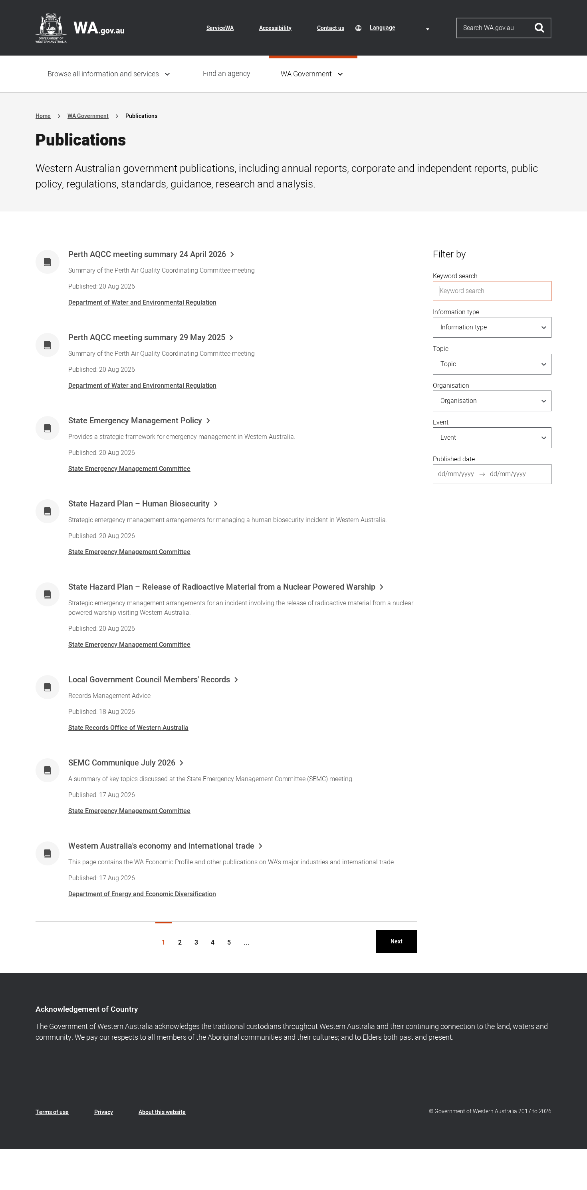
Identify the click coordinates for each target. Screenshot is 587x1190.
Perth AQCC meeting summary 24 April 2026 (147, 254)
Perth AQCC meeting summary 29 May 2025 (146, 338)
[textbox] (401, 28)
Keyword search (455, 276)
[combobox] (401, 28)
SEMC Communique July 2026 (121, 763)
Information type (456, 312)
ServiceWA (220, 28)
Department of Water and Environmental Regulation (142, 302)
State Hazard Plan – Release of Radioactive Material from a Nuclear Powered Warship (221, 587)
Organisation (451, 386)
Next (397, 941)
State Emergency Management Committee (129, 469)
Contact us (330, 28)
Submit (539, 28)
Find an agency (226, 73)
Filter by (449, 254)
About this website (162, 1112)
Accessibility (275, 28)
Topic (440, 349)
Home (43, 116)
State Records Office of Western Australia (128, 728)
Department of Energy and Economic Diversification (142, 894)
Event (440, 422)
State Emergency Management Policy (135, 421)
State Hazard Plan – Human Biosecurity (139, 504)
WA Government (306, 74)
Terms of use (52, 1112)
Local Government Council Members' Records (149, 680)
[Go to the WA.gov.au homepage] (80, 27)
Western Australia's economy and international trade (161, 846)
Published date (454, 459)
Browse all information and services (103, 74)
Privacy (103, 1112)
